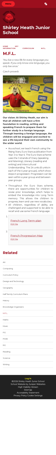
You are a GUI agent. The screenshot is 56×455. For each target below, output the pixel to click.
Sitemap (28, 390)
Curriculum (28, 48)
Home (5, 46)
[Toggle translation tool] (46, 4)
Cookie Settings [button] (34, 395)
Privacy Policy (20, 395)
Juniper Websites (37, 384)
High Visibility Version (28, 387)
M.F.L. (43, 48)
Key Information (10, 47)
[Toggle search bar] (51, 4)
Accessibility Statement (28, 392)
